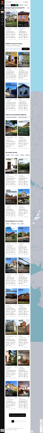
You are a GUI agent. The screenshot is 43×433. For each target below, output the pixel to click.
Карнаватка (21, 137)
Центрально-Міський (22, 28)
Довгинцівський (9, 70)
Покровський (9, 28)
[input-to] (17, 49)
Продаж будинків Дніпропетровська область (15, 428)
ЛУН (6, 428)
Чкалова (8, 305)
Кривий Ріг (8, 101)
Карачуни (20, 336)
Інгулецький (9, 276)
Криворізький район (8, 429)
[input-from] (9, 49)
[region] (36, 216)
